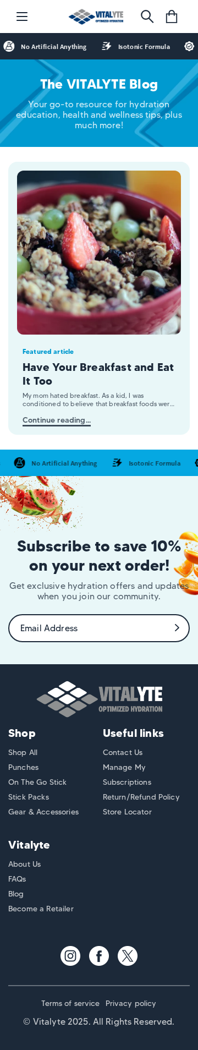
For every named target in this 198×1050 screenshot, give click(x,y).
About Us (24, 864)
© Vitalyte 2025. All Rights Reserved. (98, 1021)
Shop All (22, 752)
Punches (23, 767)
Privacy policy (131, 1003)
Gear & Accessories (43, 812)
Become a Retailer (41, 909)
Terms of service (70, 1003)
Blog (16, 894)
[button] (22, 16)
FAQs (17, 879)
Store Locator (127, 812)
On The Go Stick (37, 782)
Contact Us (123, 752)
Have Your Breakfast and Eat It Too (98, 373)
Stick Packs (28, 797)
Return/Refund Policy (141, 797)
